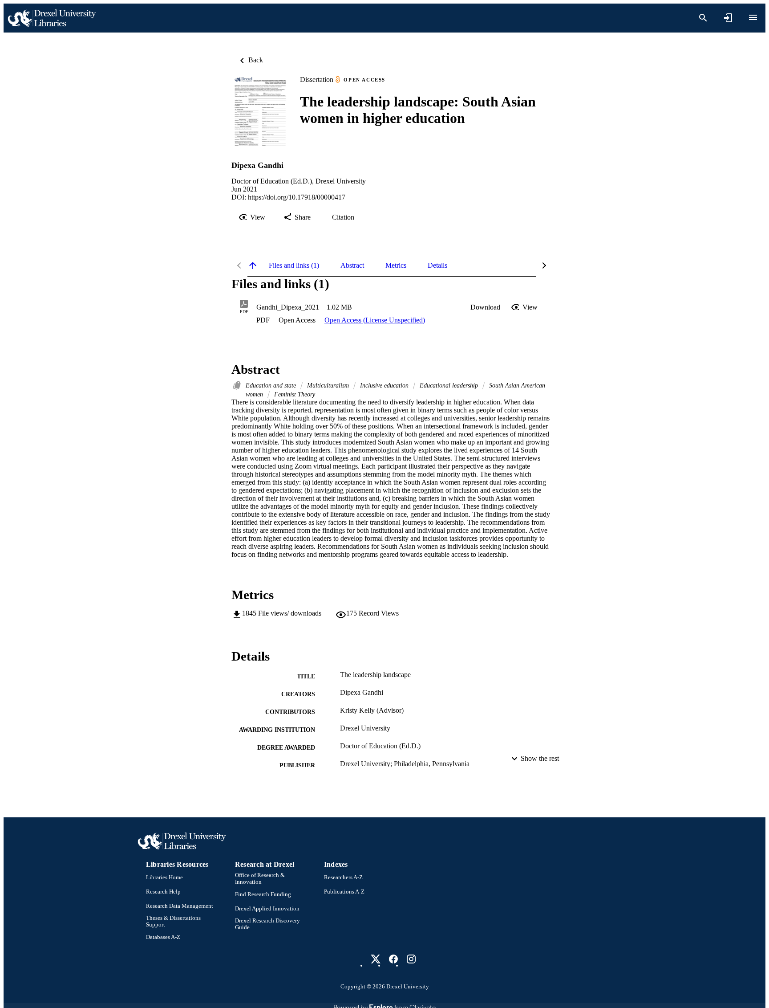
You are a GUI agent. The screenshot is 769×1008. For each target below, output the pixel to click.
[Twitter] (375, 959)
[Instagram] (411, 959)
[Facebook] (393, 959)
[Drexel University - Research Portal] (51, 18)
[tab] (294, 265)
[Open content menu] (753, 17)
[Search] (703, 18)
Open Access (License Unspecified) (374, 320)
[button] (485, 307)
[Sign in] (728, 18)
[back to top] (252, 265)
